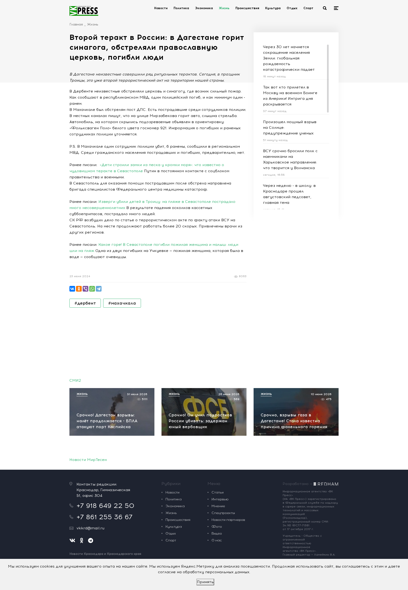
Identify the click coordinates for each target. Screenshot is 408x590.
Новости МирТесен (88, 459)
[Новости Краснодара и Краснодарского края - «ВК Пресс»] (83, 11)
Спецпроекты (223, 513)
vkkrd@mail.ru (90, 528)
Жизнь (224, 8)
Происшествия (247, 8)
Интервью (220, 499)
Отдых (292, 8)
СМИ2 (75, 380)
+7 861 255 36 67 (104, 517)
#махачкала (122, 303)
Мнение (218, 506)
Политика (181, 8)
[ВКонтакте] (72, 289)
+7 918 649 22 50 (105, 506)
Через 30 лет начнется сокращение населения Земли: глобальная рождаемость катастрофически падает (289, 58)
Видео (217, 533)
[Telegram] (99, 289)
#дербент (85, 303)
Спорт (308, 8)
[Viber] (85, 289)
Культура (273, 8)
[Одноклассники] (79, 289)
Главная (76, 24)
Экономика (204, 8)
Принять (205, 582)
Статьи (218, 492)
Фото (217, 527)
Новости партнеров (228, 520)
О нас (217, 540)
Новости (161, 8)
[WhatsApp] (92, 289)
